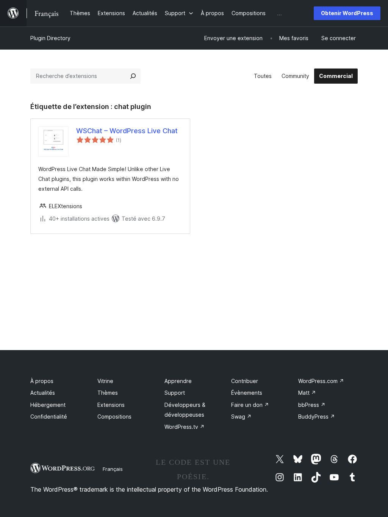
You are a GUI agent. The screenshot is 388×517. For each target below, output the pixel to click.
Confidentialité (48, 416)
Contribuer (244, 381)
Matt (307, 392)
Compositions (114, 416)
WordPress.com (321, 381)
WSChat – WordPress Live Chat (127, 131)
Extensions (111, 405)
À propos (41, 381)
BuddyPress (316, 416)
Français (113, 469)
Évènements (246, 392)
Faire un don (250, 405)
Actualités (42, 392)
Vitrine (105, 381)
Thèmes (107, 392)
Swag (241, 416)
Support (174, 392)
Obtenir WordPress (347, 13)
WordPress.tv (184, 427)
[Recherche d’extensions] (133, 76)
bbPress (311, 405)
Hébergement (48, 405)
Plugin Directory (50, 38)
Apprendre (178, 381)
